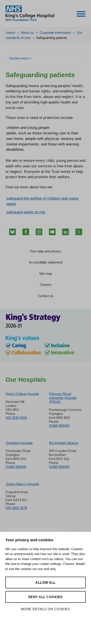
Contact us (45, 296)
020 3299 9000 (16, 418)
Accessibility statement (45, 262)
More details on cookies (45, 609)
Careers (45, 284)
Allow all (45, 582)
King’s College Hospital (22, 394)
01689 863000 (59, 425)
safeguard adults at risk (25, 212)
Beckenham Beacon (63, 443)
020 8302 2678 (16, 508)
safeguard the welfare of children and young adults (42, 201)
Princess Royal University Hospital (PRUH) (62, 398)
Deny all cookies (45, 597)
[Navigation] (81, 14)
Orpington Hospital (19, 443)
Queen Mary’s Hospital (22, 484)
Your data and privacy (45, 251)
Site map (45, 273)
